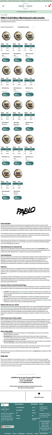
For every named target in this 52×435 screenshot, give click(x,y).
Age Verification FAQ (26, 116)
